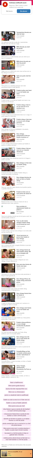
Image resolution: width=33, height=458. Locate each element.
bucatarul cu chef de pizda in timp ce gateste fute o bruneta (16, 434)
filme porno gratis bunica (16, 385)
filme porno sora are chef (17, 406)
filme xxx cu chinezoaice (16, 392)
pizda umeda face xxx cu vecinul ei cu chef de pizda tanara (16, 424)
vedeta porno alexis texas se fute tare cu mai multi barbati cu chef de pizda (16, 438)
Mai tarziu (9, 11)
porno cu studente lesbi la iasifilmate (16, 395)
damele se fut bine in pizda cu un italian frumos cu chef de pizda (16, 419)
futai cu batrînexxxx (16, 382)
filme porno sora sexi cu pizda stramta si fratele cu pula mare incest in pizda (17, 429)
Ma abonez (23, 11)
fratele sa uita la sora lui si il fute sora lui (16, 399)
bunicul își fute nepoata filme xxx (16, 389)
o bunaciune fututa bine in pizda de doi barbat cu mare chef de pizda (16, 414)
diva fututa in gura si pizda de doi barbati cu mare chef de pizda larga (16, 410)
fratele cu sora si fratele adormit (16, 403)
